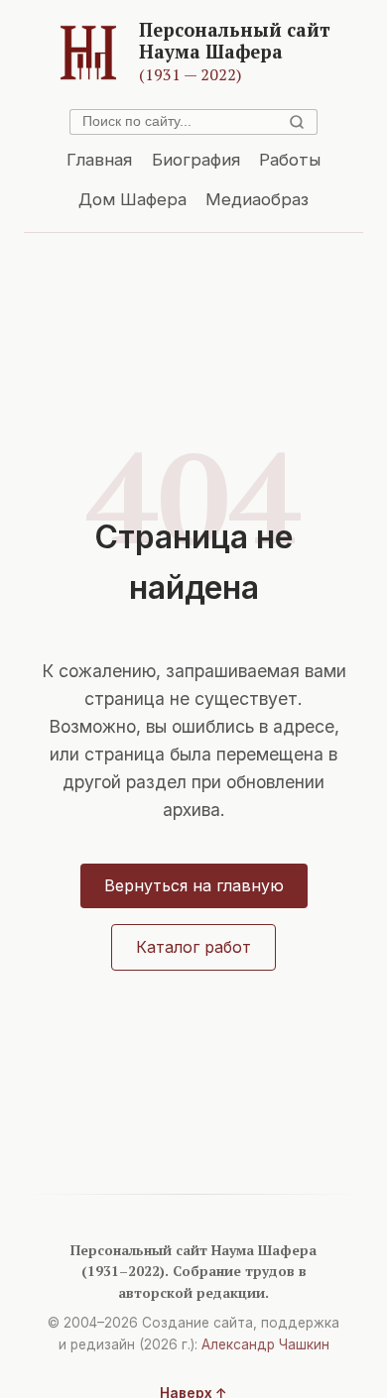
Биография (196, 160)
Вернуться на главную (194, 885)
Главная (99, 160)
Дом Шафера (132, 199)
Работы (290, 160)
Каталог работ (193, 947)
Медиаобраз (257, 199)
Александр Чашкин (265, 1344)
